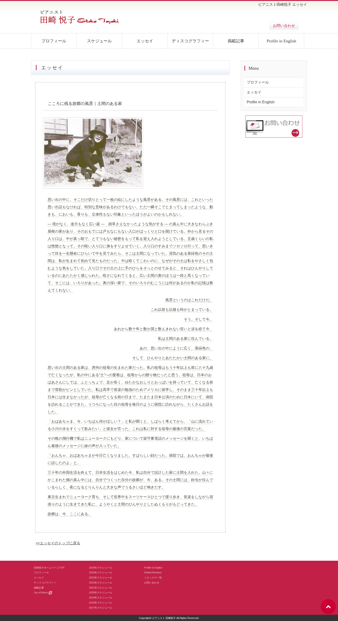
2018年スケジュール (100, 602)
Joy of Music (41, 592)
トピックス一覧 (153, 577)
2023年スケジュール (100, 577)
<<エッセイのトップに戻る (58, 543)
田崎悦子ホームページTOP (49, 567)
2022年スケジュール (100, 582)
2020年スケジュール (100, 592)
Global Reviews (153, 572)
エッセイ (145, 41)
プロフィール (53, 41)
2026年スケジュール (100, 567)
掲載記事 (236, 41)
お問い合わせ (284, 26)
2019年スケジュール (100, 597)
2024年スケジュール (100, 572)
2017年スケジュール (100, 607)
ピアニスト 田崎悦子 (164, 618)
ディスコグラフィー (190, 41)
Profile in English (281, 41)
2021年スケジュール (100, 587)
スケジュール (99, 41)
